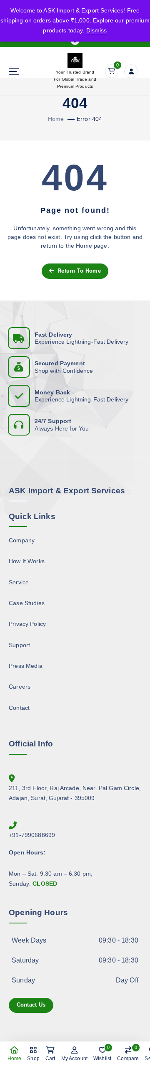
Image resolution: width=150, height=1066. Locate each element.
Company (22, 540)
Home (56, 119)
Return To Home (78, 271)
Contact (19, 707)
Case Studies (27, 603)
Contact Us (31, 1005)
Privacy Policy (27, 623)
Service (19, 582)
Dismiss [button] (96, 30)
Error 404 (89, 119)
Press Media (25, 665)
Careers (19, 686)
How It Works (27, 561)
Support (19, 645)
